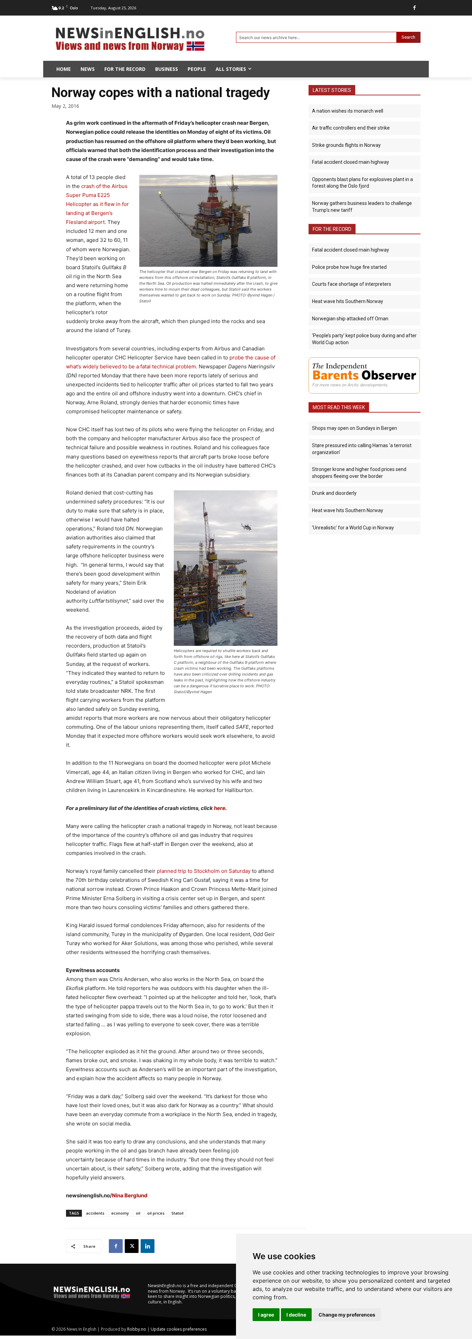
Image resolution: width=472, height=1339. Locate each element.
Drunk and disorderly (334, 493)
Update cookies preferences (179, 1329)
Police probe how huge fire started (349, 267)
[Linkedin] (147, 1246)
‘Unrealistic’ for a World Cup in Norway (353, 527)
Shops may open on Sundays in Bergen (354, 428)
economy (120, 1213)
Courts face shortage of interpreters (351, 284)
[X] (132, 1246)
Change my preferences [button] (347, 1315)
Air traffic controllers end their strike (351, 128)
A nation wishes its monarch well (347, 111)
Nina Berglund (130, 1195)
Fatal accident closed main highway (350, 162)
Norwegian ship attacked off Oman (350, 318)
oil (138, 1213)
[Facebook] (414, 8)
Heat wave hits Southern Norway (347, 301)
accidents (95, 1213)
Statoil (177, 1213)
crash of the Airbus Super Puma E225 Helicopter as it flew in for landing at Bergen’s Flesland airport (97, 204)
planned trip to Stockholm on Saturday (204, 871)
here (219, 808)
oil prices (155, 1213)
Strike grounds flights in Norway (346, 145)
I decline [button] (296, 1315)
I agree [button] (266, 1315)
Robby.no (136, 1329)
